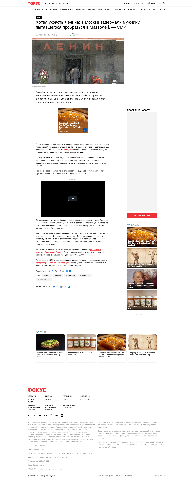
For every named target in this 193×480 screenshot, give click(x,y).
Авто (155, 9)
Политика (80, 9)
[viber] (51, 415)
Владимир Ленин (44, 279)
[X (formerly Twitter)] (49, 3)
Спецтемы (138, 3)
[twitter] (34, 415)
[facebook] (29, 415)
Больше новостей (142, 215)
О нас (65, 400)
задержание (85, 275)
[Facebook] (45, 3)
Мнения (127, 3)
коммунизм (71, 275)
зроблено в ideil (160, 475)
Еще (161, 9)
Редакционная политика (69, 406)
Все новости (37, 9)
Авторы (48, 400)
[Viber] (60, 3)
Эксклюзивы (51, 9)
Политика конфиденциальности (110, 476)
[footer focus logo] (37, 390)
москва (58, 275)
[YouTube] (56, 3)
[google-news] (56, 415)
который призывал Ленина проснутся (53, 263)
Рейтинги (151, 3)
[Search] (164, 3)
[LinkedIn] (67, 3)
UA (160, 3)
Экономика (133, 9)
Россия (47, 275)
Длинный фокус (32, 401)
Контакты (129, 476)
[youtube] (45, 415)
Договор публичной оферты (50, 407)
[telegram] (40, 415)
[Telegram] (53, 3)
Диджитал (145, 9)
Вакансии (85, 400)
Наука (107, 9)
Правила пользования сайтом (34, 407)
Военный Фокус (66, 9)
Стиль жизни (119, 9)
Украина (91, 9)
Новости (32, 396)
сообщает (67, 150)
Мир (100, 9)
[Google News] (64, 3)
